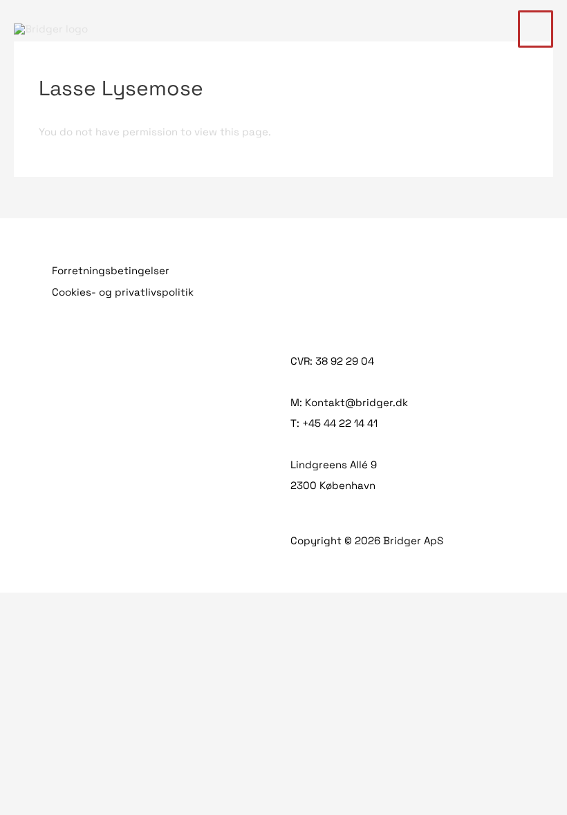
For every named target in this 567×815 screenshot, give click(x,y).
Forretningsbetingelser (110, 270)
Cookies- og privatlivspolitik (123, 291)
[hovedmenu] (536, 29)
